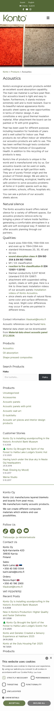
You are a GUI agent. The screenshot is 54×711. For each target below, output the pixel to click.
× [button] (51, 658)
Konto (5, 72)
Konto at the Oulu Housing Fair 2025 (23, 643)
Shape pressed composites (17, 357)
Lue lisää (37, 672)
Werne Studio (10, 477)
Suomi (22, 2)
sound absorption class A (23, 256)
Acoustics (8, 348)
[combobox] (46, 658)
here (42, 324)
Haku (6, 371)
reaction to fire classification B (26, 266)
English (31, 2)
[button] (27, 697)
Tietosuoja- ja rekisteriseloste (19, 537)
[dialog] (27, 683)
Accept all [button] (14, 703)
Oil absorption (10, 352)
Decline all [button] (39, 703)
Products (15, 72)
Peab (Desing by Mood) (16, 469)
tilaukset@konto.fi (36, 319)
